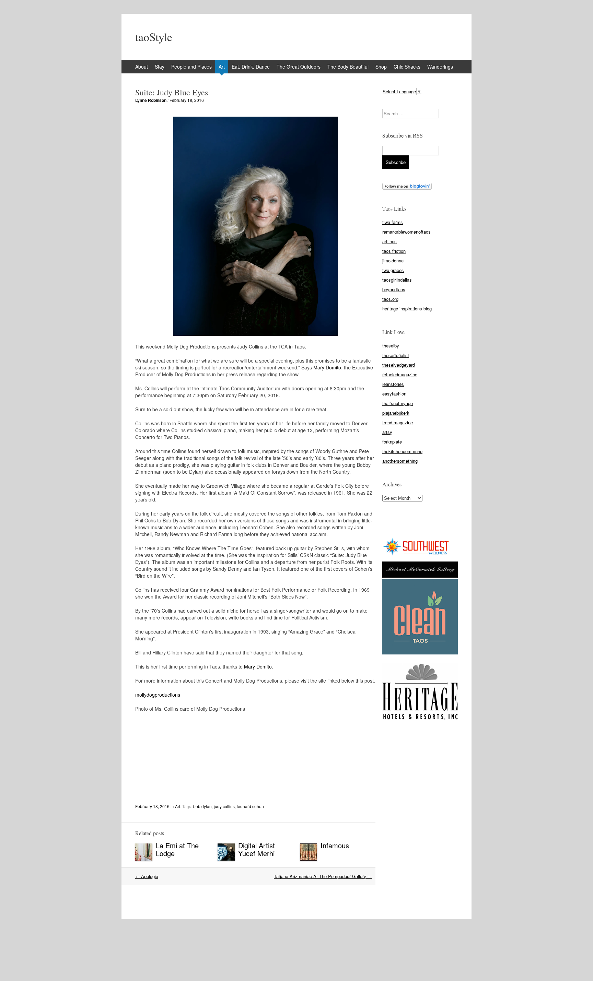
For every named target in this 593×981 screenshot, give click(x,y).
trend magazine (397, 422)
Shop (381, 66)
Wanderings (440, 66)
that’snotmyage (397, 403)
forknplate (392, 441)
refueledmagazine (399, 374)
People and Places (191, 66)
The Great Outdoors (299, 66)
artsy (387, 432)
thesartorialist (395, 355)
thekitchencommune (402, 451)
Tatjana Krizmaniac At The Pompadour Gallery (323, 876)
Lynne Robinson (150, 100)
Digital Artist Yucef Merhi (256, 849)
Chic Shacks (407, 66)
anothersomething (400, 461)
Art (222, 66)
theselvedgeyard (398, 365)
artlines (389, 241)
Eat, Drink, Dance (251, 66)
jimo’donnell (394, 260)
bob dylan (202, 806)
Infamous (335, 845)
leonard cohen (250, 806)
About (141, 66)
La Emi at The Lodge (177, 849)
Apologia (146, 876)
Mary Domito (327, 367)
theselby (390, 345)
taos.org (390, 299)
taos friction (394, 251)
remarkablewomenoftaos (406, 231)
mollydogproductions (157, 694)
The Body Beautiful (348, 66)
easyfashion (394, 393)
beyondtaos (393, 289)
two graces (393, 270)
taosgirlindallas (397, 279)
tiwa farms (392, 222)
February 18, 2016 (187, 100)
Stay (159, 66)
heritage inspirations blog (407, 308)
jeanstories (393, 384)
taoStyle (153, 37)
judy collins (224, 806)
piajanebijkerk (395, 413)
